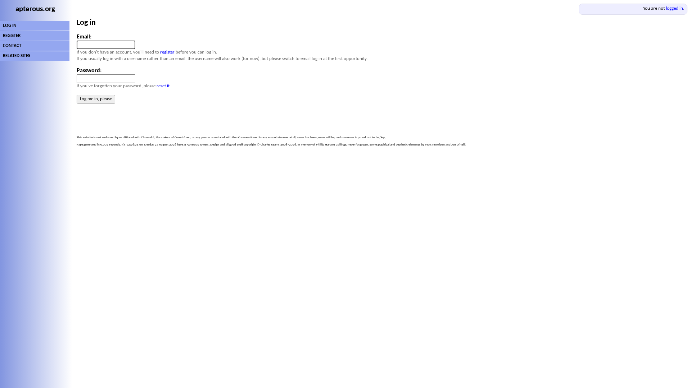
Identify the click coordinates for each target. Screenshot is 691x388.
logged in (674, 8)
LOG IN (10, 25)
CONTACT (12, 45)
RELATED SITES (16, 56)
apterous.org (35, 9)
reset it (163, 86)
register (167, 52)
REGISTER (12, 35)
